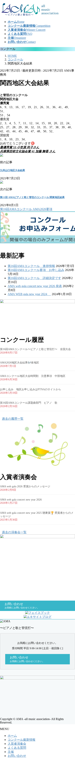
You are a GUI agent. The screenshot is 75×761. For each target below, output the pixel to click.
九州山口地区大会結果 (12, 170)
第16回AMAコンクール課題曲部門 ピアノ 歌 (28, 402)
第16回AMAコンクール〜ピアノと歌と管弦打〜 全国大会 (35, 349)
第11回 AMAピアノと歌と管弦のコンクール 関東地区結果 (32, 197)
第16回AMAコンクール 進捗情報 (31, 266)
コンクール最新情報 (21, 739)
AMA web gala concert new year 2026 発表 (35, 286)
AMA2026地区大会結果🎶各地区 (19, 362)
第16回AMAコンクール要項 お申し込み (36, 270)
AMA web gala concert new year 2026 (21, 499)
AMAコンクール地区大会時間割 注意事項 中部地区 (34, 376)
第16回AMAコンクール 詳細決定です (34, 278)
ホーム (12, 735)
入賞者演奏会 (17, 743)
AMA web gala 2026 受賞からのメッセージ (25, 486)
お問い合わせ (17, 755)
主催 (11, 751)
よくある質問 (17, 747)
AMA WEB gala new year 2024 (29, 294)
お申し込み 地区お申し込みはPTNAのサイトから (30, 389)
